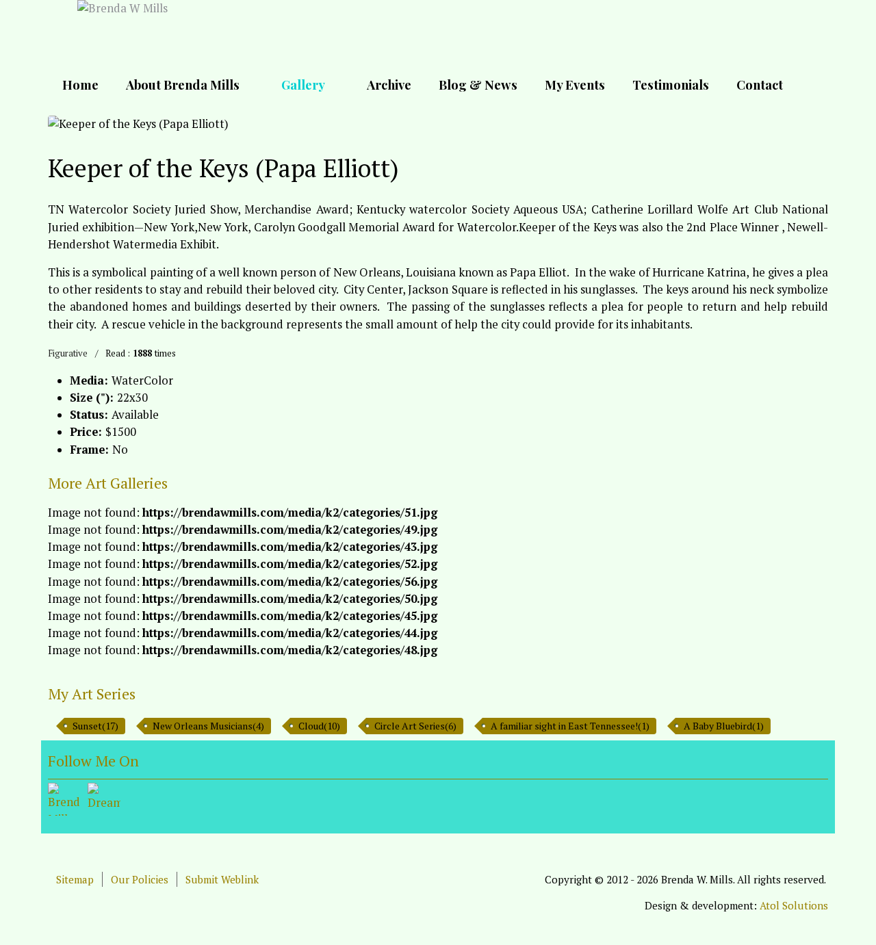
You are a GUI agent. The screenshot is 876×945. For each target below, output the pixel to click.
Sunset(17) (95, 725)
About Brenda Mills (183, 84)
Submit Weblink (222, 879)
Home (80, 84)
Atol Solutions (794, 905)
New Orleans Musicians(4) (208, 725)
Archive (389, 84)
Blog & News (478, 84)
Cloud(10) (319, 725)
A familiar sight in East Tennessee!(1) (570, 725)
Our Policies (139, 879)
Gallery (303, 84)
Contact (759, 84)
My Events (575, 84)
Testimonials (670, 84)
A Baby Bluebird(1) (724, 725)
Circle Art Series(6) (415, 725)
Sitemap (75, 879)
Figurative (68, 353)
